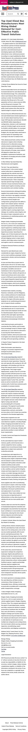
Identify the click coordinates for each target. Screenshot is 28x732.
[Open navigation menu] (2, 13)
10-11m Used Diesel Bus (10, 389)
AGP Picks (4, 2)
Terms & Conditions (20, 726)
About (7, 723)
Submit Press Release (8, 726)
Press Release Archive (16, 723)
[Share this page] (26, 13)
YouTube (3, 649)
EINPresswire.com (21, 41)
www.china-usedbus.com (18, 635)
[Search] (18, 14)
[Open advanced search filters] (21, 14)
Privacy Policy (22, 729)
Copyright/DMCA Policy (9, 729)
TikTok (3, 651)
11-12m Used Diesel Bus (10, 357)
